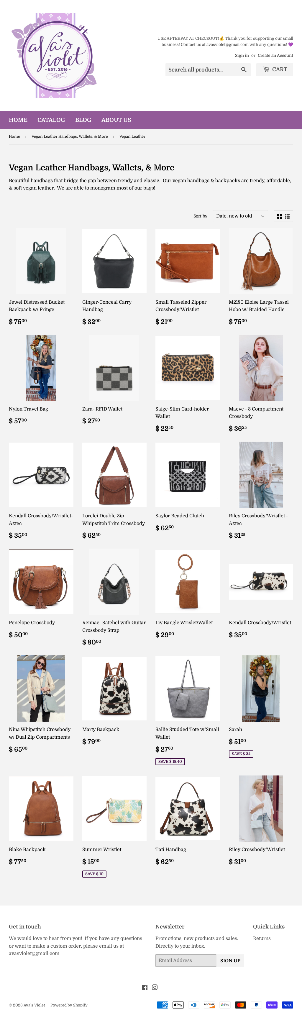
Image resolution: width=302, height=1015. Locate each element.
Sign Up (230, 960)
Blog (83, 120)
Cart (279, 69)
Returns (262, 938)
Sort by (200, 216)
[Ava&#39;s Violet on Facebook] (145, 988)
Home (18, 120)
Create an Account (275, 55)
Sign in (242, 55)
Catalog (51, 120)
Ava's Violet (34, 1005)
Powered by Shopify (69, 1005)
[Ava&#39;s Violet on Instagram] (155, 988)
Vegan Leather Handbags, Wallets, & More (70, 136)
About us (116, 120)
